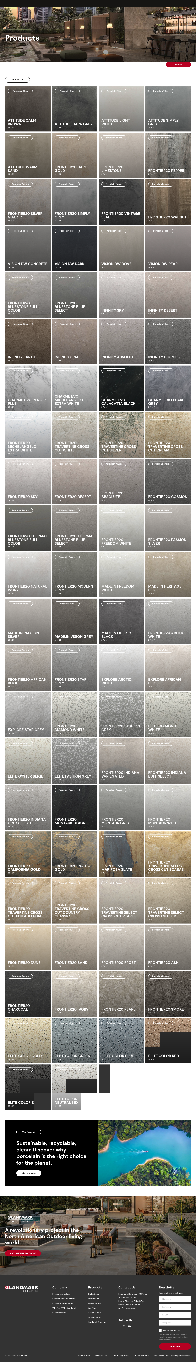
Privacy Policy (101, 1355)
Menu (153, 3)
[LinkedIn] (129, 1326)
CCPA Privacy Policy (120, 1355)
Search (178, 64)
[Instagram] (124, 1326)
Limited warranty (141, 1355)
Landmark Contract (97, 1322)
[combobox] (46, 64)
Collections (93, 1294)
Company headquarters (63, 1298)
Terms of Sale (84, 1355)
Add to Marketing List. (171, 1330)
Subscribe (175, 1346)
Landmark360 (59, 1312)
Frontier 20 (93, 1298)
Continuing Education (62, 1303)
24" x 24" (16, 79)
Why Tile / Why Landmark (64, 1308)
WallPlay (92, 1308)
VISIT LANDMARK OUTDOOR (23, 1253)
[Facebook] (119, 1326)
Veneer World (94, 1303)
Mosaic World (94, 1317)
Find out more (29, 1173)
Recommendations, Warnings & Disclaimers (172, 1355)
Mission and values (61, 1294)
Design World (94, 1312)
